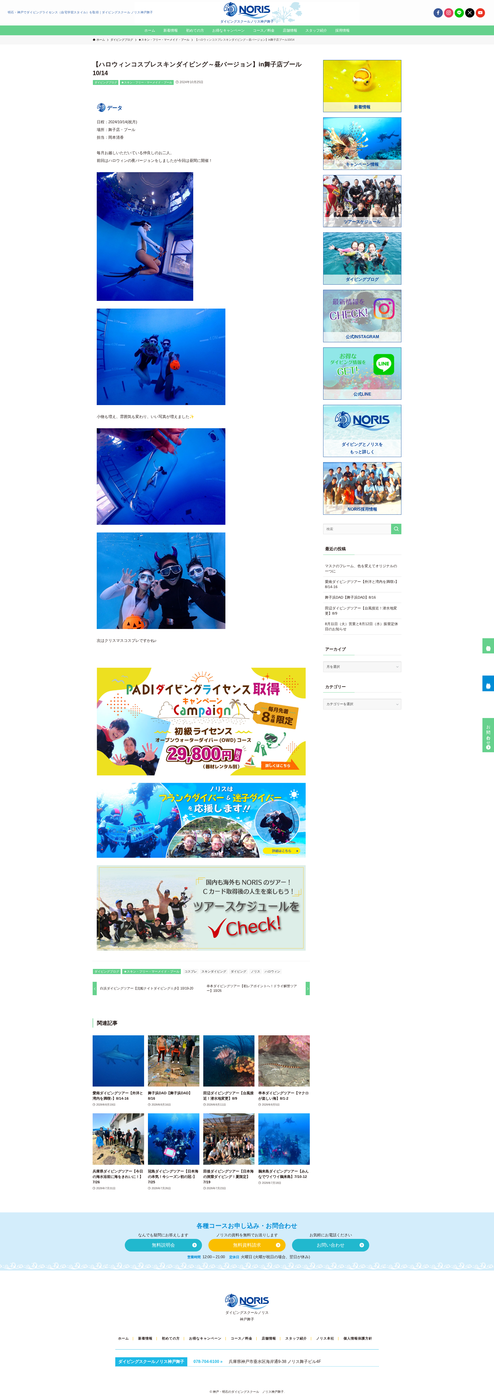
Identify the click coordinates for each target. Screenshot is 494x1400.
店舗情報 (269, 1338)
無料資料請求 (488, 681)
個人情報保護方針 (357, 1338)
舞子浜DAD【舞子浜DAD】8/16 (350, 597)
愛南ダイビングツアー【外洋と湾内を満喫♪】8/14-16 (362, 584)
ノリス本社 (325, 1338)
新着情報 (145, 1338)
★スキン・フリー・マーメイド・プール (146, 82)
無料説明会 (488, 643)
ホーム (123, 1338)
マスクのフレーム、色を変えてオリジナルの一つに (361, 568)
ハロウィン (272, 971)
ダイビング (238, 971)
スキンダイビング (213, 971)
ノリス (255, 971)
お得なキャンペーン (205, 1338)
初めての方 (171, 1338)
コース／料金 (241, 1338)
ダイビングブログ (105, 82)
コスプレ (190, 971)
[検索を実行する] (396, 529)
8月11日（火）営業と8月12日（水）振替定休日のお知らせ (361, 626)
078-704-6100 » (208, 1361)
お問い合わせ (488, 732)
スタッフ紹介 (296, 1338)
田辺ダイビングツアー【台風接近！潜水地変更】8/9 (361, 610)
